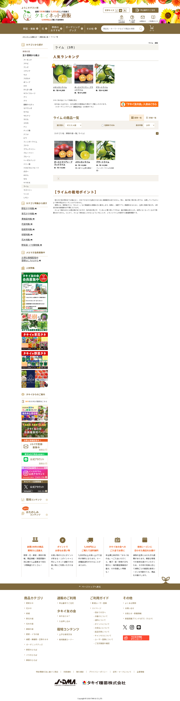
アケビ (26, 63)
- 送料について (100, 620)
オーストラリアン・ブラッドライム (83, 88)
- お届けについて (101, 616)
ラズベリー (27, 190)
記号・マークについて (122, 671)
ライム (26, 186)
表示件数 (139, 125)
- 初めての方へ (100, 612)
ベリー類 (26, 164)
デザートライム (102, 87)
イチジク (26, 71)
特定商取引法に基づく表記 (47, 671)
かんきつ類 (27, 89)
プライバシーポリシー (98, 671)
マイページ (96, 608)
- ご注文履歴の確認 (102, 643)
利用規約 (67, 671)
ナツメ (26, 134)
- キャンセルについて (102, 635)
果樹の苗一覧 (44, 37)
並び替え (60, 125)
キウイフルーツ (29, 93)
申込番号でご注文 (66, 603)
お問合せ (143, 21)
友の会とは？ (64, 616)
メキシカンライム (60, 87)
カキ (25, 86)
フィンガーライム (30, 141)
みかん (26, 175)
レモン (26, 197)
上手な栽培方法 (65, 634)
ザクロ (26, 112)
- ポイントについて (102, 624)
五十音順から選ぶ (31, 55)
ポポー (26, 171)
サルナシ (26, 115)
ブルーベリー (28, 153)
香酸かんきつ (28, 104)
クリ (25, 97)
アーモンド (27, 60)
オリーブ (26, 82)
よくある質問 (130, 603)
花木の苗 (29, 623)
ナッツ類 (26, 130)
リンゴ (26, 194)
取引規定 (80, 671)
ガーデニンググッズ (34, 644)
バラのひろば (31, 655)
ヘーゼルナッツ (29, 160)
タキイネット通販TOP (30, 37)
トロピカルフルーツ (31, 168)
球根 (28, 613)
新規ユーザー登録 (99, 603)
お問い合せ (129, 608)
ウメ (25, 74)
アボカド (26, 78)
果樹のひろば (31, 660)
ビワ (25, 138)
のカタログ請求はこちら (36, 401)
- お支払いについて (102, 627)
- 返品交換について (102, 631)
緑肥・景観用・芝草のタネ (37, 639)
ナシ (25, 126)
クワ (25, 100)
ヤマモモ (26, 182)
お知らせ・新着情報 (133, 613)
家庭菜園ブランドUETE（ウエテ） (139, 618)
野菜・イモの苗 (32, 634)
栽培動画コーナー (66, 639)
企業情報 (140, 671)
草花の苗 (29, 618)
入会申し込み (64, 621)
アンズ (25, 67)
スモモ (26, 123)
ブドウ (26, 145)
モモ (25, 179)
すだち (26, 119)
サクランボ (27, 108)
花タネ (29, 608)
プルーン (26, 156)
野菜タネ (29, 603)
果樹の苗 (26, 51)
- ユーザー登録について (103, 639)
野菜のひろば (31, 649)
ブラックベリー (29, 149)
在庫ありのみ (109, 125)
